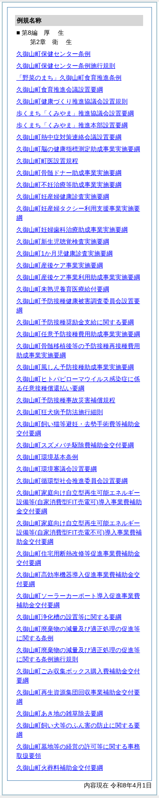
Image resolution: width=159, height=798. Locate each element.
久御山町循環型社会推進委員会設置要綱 (72, 480)
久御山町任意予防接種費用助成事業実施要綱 (78, 334)
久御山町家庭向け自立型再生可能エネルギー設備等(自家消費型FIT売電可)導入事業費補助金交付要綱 (79, 502)
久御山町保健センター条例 (53, 53)
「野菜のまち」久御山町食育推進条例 (68, 77)
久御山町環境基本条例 (47, 456)
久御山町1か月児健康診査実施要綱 (64, 253)
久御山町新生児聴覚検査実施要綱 (62, 241)
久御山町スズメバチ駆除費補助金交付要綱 (75, 445)
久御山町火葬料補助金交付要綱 (59, 767)
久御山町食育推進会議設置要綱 (59, 89)
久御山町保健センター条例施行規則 (65, 65)
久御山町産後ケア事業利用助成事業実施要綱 (78, 277)
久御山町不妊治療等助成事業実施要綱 (68, 184)
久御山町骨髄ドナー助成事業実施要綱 (68, 172)
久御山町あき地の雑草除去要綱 (59, 713)
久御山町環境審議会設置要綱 (56, 468)
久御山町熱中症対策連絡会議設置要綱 (68, 137)
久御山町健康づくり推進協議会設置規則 (72, 101)
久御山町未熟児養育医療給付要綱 (62, 289)
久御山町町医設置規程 (47, 160)
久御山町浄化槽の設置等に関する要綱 (68, 616)
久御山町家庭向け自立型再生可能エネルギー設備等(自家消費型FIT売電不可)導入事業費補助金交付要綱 (79, 532)
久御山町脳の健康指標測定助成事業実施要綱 (78, 148)
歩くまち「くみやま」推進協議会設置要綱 (75, 113)
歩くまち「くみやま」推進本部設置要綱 (72, 125)
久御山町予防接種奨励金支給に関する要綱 (75, 322)
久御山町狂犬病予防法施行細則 (59, 412)
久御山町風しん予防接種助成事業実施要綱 (75, 367)
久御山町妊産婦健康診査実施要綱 (62, 196)
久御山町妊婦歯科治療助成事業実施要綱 (72, 229)
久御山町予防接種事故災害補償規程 (65, 400)
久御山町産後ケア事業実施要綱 (59, 265)
